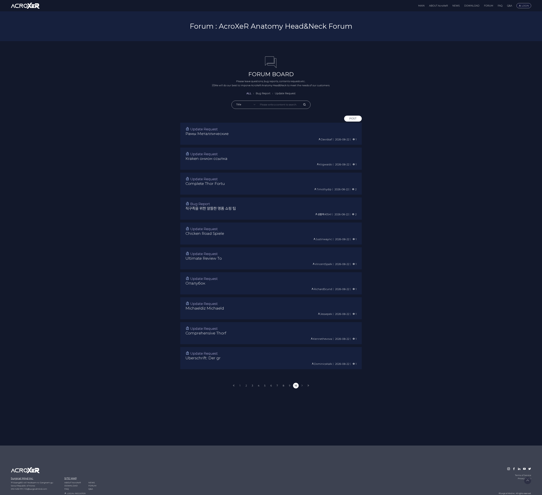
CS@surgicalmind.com (36, 489)
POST (353, 118)
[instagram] (508, 469)
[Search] (304, 104)
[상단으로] (527, 480)
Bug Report (263, 93)
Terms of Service (523, 475)
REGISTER (80, 493)
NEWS (456, 5)
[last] (308, 385)
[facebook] (513, 469)
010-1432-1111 (17, 489)
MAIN (421, 5)
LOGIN (525, 5)
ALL (248, 93)
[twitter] (529, 469)
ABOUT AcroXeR (438, 5)
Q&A (509, 5)
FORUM (488, 5)
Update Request (285, 93)
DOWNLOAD (471, 5)
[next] (302, 385)
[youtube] (524, 469)
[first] (234, 385)
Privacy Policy (524, 478)
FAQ (500, 5)
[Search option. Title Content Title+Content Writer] (248, 104)
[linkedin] (519, 469)
